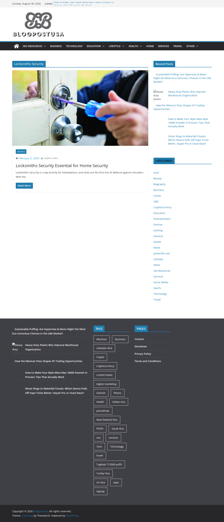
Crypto (100, 357)
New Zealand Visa (106, 419)
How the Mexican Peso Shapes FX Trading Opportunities (48, 361)
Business (56, 46)
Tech (99, 446)
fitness (117, 393)
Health (133, 46)
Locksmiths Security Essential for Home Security (62, 165)
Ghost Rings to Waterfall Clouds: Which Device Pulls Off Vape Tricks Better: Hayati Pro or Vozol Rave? (188, 140)
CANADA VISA (104, 348)
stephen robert (51, 158)
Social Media (160, 282)
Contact (139, 339)
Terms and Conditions (148, 361)
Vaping (100, 491)
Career (157, 195)
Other (190, 46)
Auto (156, 172)
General (158, 236)
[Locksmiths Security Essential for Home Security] (80, 108)
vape (116, 482)
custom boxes (104, 375)
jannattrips (102, 410)
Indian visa (118, 401)
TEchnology (117, 446)
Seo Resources (32, 46)
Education (94, 46)
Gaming (158, 230)
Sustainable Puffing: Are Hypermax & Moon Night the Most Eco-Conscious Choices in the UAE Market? (182, 78)
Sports (157, 288)
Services (163, 46)
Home (150, 46)
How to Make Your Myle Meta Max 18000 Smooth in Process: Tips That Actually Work (84, 5)
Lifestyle (115, 46)
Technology (74, 46)
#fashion (101, 339)
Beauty (157, 178)
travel (99, 455)
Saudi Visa (118, 428)
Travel (177, 46)
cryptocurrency (105, 366)
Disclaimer (141, 346)
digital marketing (106, 384)
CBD (155, 201)
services (113, 437)
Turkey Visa (103, 473)
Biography (159, 184)
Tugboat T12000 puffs (109, 464)
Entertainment (161, 218)
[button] (44, 46)
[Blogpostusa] (16, 46)
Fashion (158, 224)
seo (98, 437)
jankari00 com (161, 253)
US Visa (100, 482)
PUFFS (99, 428)
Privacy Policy (143, 353)
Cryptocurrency (162, 207)
